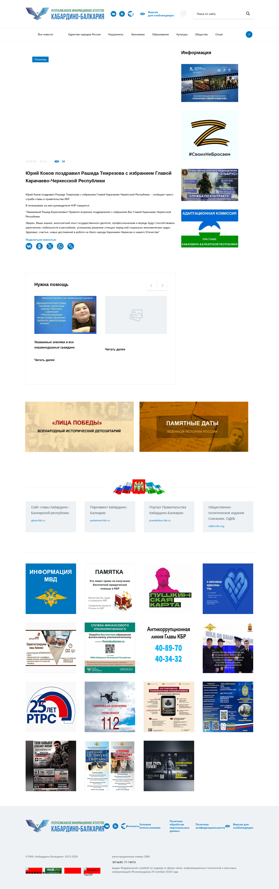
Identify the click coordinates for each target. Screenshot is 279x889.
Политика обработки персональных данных (179, 826)
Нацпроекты (115, 34)
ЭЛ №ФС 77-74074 (124, 862)
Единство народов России (84, 34)
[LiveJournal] (71, 248)
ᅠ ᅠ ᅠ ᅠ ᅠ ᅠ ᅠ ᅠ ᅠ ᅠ (166, 826)
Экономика (138, 34)
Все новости (45, 34)
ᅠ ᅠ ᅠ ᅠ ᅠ (161, 826)
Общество (201, 34)
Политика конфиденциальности (210, 826)
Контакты (133, 826)
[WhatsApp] (61, 248)
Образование (160, 34)
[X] (50, 248)
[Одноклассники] (40, 248)
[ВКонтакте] (29, 248)
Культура (182, 34)
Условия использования (150, 826)
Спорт (219, 34)
